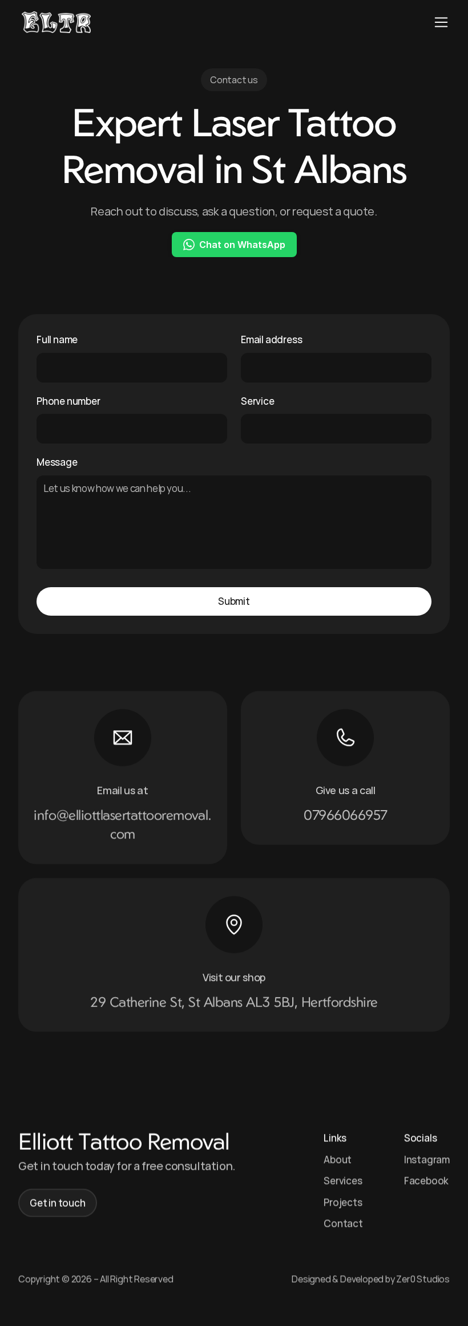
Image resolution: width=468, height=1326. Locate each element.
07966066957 (345, 814)
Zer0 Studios (423, 1278)
